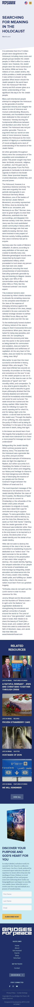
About (17, 948)
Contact (17, 968)
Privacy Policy (11, 993)
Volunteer (17, 958)
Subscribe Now (12, 917)
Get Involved (17, 951)
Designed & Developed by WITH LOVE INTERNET (17, 1003)
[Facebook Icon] (9, 986)
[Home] (9, 3)
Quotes (16, 751)
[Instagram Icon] (13, 986)
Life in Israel (7, 680)
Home (17, 946)
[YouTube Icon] (17, 986)
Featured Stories (20, 680)
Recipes (16, 719)
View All (17, 797)
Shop (17, 956)
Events (17, 953)
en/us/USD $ (15, 975)
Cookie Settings (22, 993)
